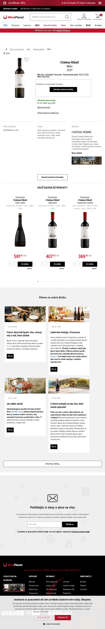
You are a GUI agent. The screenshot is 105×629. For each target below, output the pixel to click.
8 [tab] (66, 281)
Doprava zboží (51, 593)
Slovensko (58, 75)
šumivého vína (16, 412)
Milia (28, 49)
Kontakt (83, 582)
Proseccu (53, 357)
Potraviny (15, 25)
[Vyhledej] (67, 17)
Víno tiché (45, 77)
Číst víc (10, 356)
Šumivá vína (33, 593)
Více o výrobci (77, 153)
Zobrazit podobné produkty (63, 89)
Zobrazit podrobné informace (52, 177)
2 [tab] (42, 281)
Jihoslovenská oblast (70, 75)
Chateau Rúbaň (38, 49)
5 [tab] (54, 281)
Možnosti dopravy (43, 107)
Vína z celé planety (17, 49)
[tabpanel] (52, 236)
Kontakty (98, 25)
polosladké (49, 75)
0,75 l (87, 75)
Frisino (9, 346)
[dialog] (52, 612)
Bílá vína (32, 582)
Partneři (83, 586)
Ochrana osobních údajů (81, 532)
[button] (52, 624)
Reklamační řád (68, 589)
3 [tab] (46, 281)
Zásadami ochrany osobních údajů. (60, 612)
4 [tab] (50, 281)
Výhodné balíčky (50, 25)
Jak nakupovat (51, 589)
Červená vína (33, 586)
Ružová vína (33, 589)
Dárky (63, 25)
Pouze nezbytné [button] (43, 617)
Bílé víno (40, 75)
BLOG (88, 25)
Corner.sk (83, 589)
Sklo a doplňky (76, 25)
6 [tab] (58, 281)
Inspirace (27, 25)
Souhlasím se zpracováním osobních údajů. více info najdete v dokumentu (53, 532)
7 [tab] (62, 281)
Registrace (67, 593)
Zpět (7, 53)
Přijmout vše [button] (63, 617)
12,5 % (81, 75)
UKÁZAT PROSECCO (63, 30)
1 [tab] (38, 281)
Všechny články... (52, 464)
